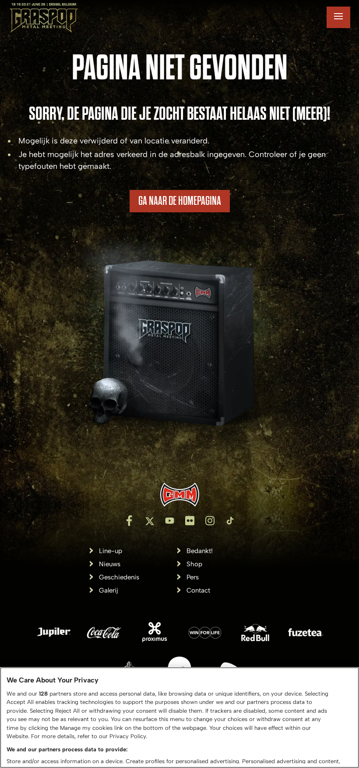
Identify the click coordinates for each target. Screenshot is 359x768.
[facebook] (129, 520)
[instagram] (209, 520)
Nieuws (109, 564)
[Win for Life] (205, 634)
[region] (179, 717)
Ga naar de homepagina (179, 200)
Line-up (110, 551)
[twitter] (149, 520)
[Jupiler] (54, 634)
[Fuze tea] (305, 634)
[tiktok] (230, 520)
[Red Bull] (255, 634)
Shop (194, 564)
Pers (193, 577)
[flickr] (189, 520)
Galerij (108, 590)
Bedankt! (200, 551)
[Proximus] (154, 634)
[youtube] (169, 520)
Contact (198, 590)
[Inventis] (179, 494)
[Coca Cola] (104, 634)
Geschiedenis (119, 577)
